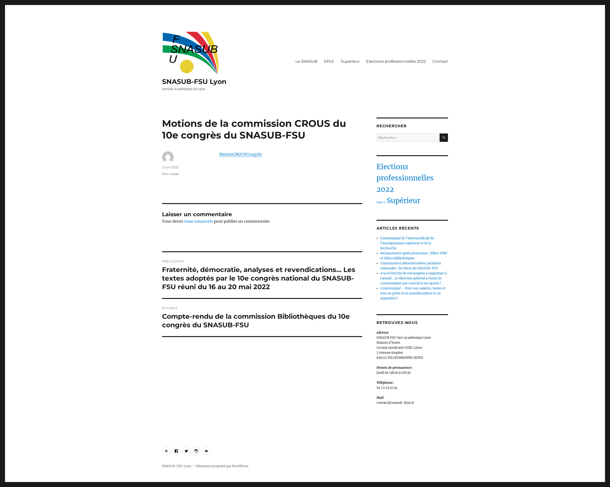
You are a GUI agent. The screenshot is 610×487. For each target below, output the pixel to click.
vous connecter (198, 221)
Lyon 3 (380, 202)
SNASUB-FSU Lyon (194, 81)
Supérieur (350, 61)
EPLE (329, 61)
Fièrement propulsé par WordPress (222, 466)
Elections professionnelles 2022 (396, 61)
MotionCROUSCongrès (240, 154)
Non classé (170, 174)
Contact (440, 61)
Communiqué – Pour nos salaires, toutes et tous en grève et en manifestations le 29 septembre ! (413, 293)
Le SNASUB (306, 61)
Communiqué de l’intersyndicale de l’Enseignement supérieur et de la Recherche (407, 243)
